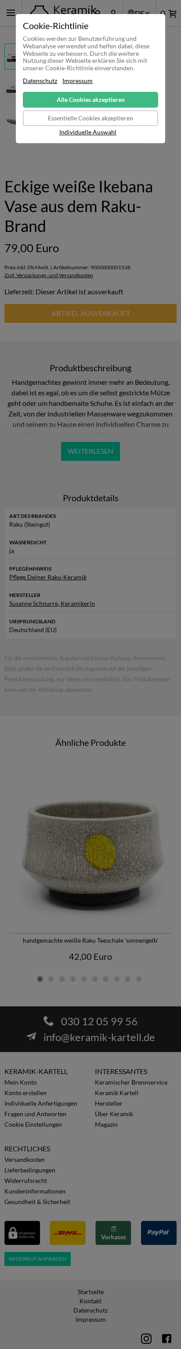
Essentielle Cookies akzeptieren (90, 118)
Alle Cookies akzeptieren (91, 99)
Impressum (77, 80)
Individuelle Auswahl (87, 132)
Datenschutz (40, 80)
